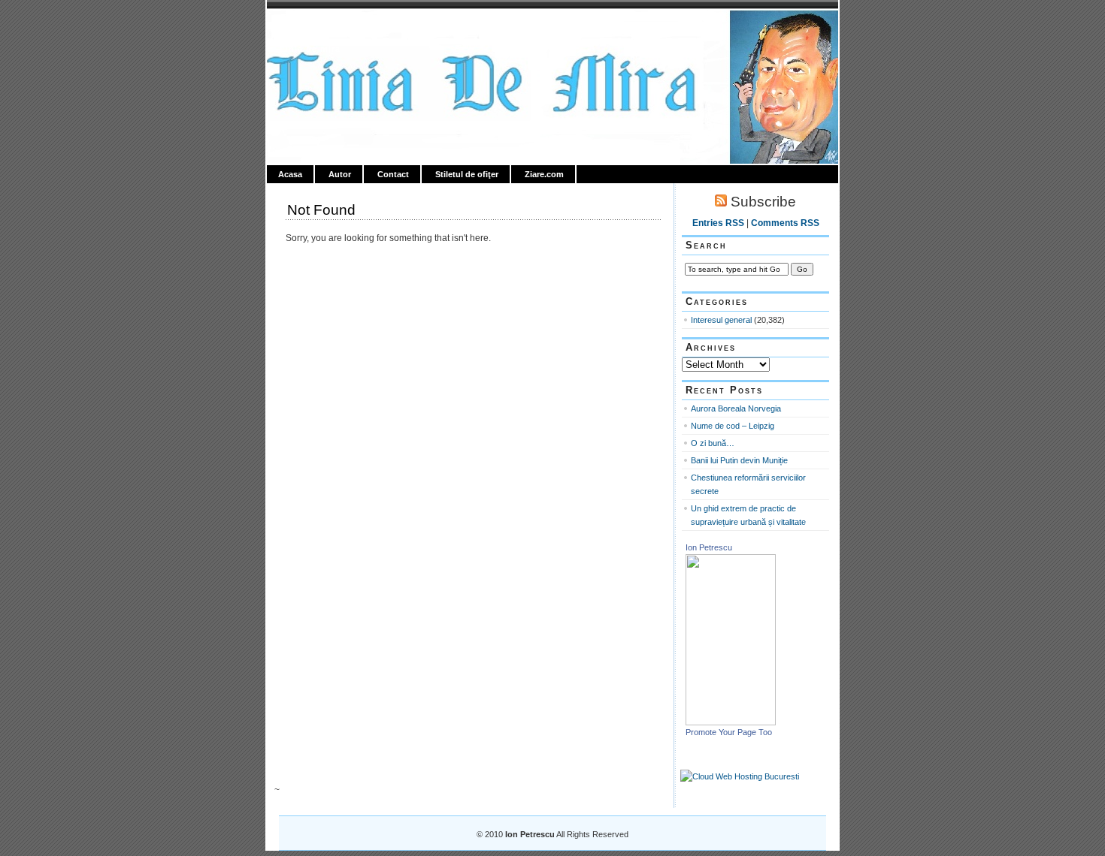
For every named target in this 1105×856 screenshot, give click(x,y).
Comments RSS (785, 223)
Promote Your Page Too (729, 732)
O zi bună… (712, 443)
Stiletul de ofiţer (466, 174)
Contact (393, 174)
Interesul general (721, 319)
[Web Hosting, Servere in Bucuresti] (739, 776)
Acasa (290, 174)
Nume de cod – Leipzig (732, 425)
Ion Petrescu (331, 27)
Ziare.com (544, 174)
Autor (339, 174)
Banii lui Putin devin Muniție (739, 460)
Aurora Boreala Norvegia (736, 408)
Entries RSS (718, 223)
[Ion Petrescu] (731, 722)
